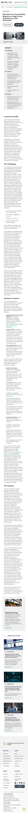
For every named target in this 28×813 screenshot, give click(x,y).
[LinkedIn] (15, 783)
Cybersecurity (6, 758)
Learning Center (19, 758)
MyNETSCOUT (18, 761)
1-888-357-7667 (19, 774)
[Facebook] (22, 783)
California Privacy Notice (9, 808)
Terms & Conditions (8, 796)
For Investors (6, 783)
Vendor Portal (6, 803)
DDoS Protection (7, 761)
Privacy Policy (6, 802)
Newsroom (6, 785)
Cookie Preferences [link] (8, 811)
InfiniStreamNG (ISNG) (12, 324)
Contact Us (19, 25)
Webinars (17, 766)
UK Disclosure (7, 809)
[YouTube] (20, 783)
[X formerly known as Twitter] (17, 783)
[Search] (23, 2)
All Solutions (6, 763)
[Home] (6, 2)
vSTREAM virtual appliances (11, 326)
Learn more (7, 25)
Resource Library (19, 756)
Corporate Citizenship (6, 779)
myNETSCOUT (17, 2)
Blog (16, 753)
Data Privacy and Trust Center (11, 799)
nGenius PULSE (14, 398)
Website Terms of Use (9, 797)
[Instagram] (24, 783)
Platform (5, 753)
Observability (6, 756)
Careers (5, 776)
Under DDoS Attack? (18, 779)
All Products (6, 766)
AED (18, 345)
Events (16, 763)
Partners (5, 787)
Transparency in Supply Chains (11, 800)
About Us (5, 774)
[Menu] (26, 2)
